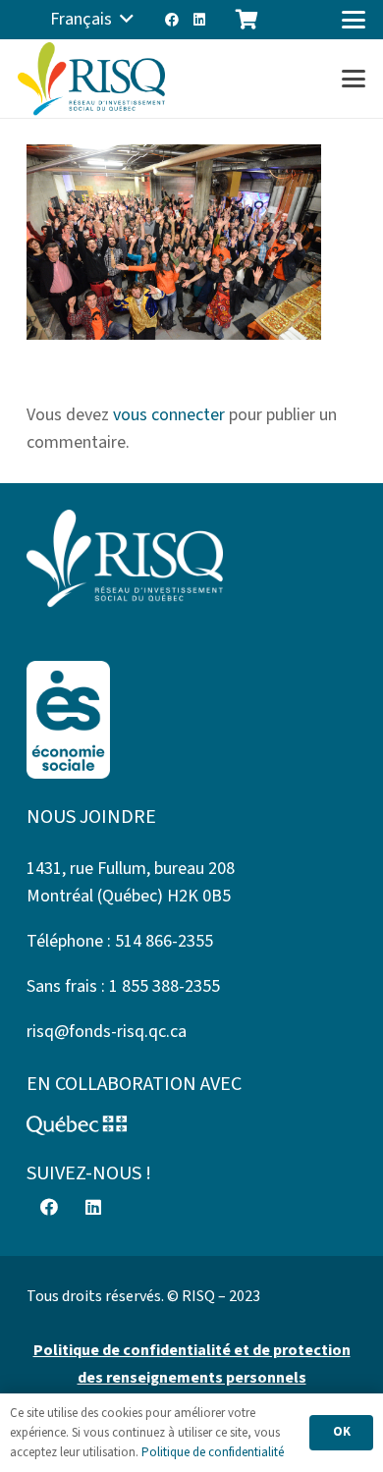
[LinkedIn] (199, 19)
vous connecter (169, 415)
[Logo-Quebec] (191, 1125)
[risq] (91, 79)
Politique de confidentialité (212, 1452)
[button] (91, 19)
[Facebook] (172, 19)
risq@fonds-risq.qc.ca (107, 1031)
